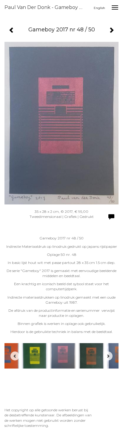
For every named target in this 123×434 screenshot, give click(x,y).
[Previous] (14, 356)
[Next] (108, 356)
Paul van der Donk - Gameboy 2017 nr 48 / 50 (46, 7)
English (99, 8)
